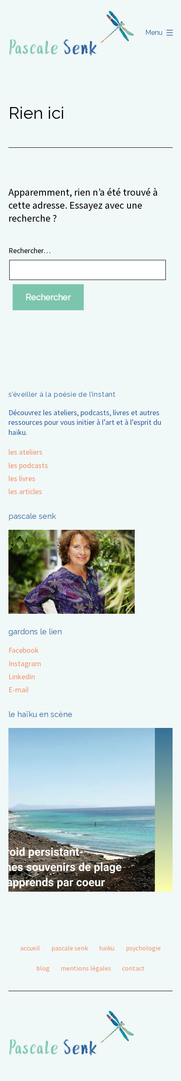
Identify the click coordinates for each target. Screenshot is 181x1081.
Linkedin (21, 676)
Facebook (23, 650)
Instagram (24, 663)
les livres (21, 478)
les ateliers (25, 452)
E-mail (18, 689)
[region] (90, 810)
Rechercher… (29, 250)
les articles (25, 491)
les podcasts (28, 465)
